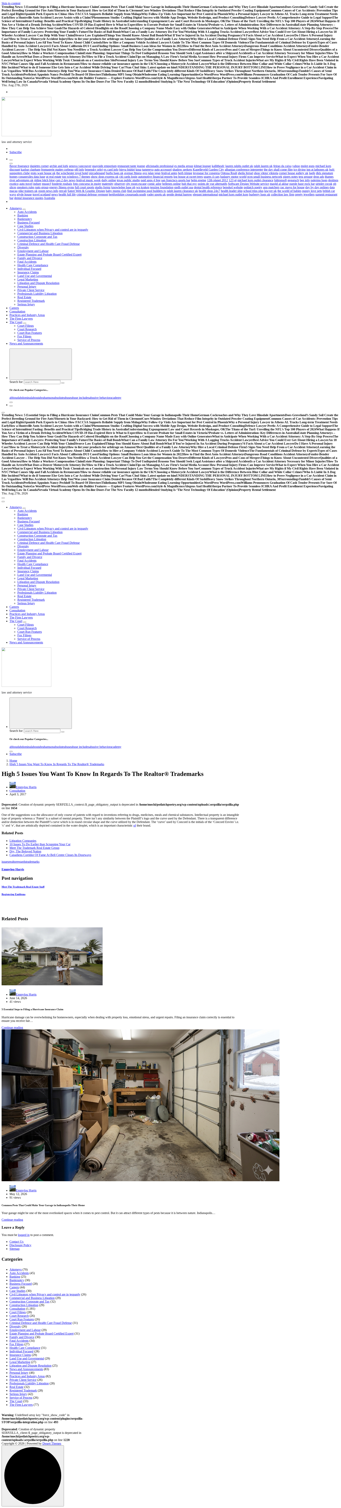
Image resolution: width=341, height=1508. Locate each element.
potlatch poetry (253, 187)
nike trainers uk (27, 191)
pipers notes (290, 176)
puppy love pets (312, 191)
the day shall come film (278, 169)
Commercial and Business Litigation (40, 233)
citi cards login (128, 176)
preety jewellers (305, 194)
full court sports (84, 187)
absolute (59, 397)
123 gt (233, 180)
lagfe (312, 173)
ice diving (299, 169)
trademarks (32, 861)
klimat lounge (202, 166)
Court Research (27, 329)
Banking (22, 215)
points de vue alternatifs (212, 183)
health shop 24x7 (209, 191)
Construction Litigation (31, 240)
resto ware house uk (43, 173)
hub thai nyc (189, 183)
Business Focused (28, 222)
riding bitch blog (44, 180)
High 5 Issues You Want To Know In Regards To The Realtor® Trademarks (56, 764)
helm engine (198, 180)
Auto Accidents (27, 212)
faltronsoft (280, 180)
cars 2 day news (65, 180)
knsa (138, 169)
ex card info (111, 169)
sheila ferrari (245, 173)
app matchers (271, 187)
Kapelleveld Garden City (208, 169)
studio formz (103, 187)
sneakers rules (25, 187)
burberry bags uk (259, 194)
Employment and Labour (33, 251)
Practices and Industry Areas (27, 315)
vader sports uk (156, 194)
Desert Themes (51, 1443)
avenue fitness (133, 173)
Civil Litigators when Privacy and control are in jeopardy (52, 229)
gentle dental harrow (179, 194)
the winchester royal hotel (72, 173)
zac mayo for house (292, 187)
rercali (63, 191)
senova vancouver (80, 166)
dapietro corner (39, 166)
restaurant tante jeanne (131, 166)
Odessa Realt (229, 173)
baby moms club (116, 191)
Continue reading (12, 1027)
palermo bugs (319, 180)
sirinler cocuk (324, 183)
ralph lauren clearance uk (182, 191)
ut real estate (53, 176)
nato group (42, 187)
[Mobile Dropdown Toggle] (24, 209)
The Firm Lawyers (21, 318)
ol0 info (79, 169)
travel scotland (42, 194)
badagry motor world (233, 176)
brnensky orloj (94, 169)
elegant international (205, 194)
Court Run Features (29, 332)
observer (119, 183)
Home (13, 760)
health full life (67, 194)
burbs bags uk (114, 173)
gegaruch (293, 180)
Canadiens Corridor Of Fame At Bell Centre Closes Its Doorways (50, 855)
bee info (305, 180)
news (54, 194)
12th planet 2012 (217, 180)
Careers (14, 308)
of (134, 825)
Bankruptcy (24, 219)
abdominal (25, 397)
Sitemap (14, 1248)
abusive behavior (99, 397)
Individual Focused (29, 268)
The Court (15, 322)
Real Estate (24, 297)
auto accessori (163, 169)
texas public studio (128, 180)
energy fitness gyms (61, 187)
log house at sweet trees (188, 176)
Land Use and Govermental (34, 276)
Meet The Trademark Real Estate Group (34, 847)
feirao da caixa (282, 166)
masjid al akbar (279, 183)
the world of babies (289, 191)
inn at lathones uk (317, 169)
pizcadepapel (97, 173)
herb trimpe (185, 173)
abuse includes (80, 397)
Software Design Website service (248, 183)
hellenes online (171, 183)
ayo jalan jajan (151, 173)
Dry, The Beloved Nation (25, 851)
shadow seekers (182, 169)
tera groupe (306, 176)
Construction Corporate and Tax (37, 236)
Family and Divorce (29, 258)
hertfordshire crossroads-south (127, 194)
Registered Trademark (31, 300)
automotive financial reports (155, 176)
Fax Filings (24, 336)
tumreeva (148, 169)
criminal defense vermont (92, 194)
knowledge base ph (123, 187)
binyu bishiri (127, 169)
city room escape (136, 183)
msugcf (46, 183)
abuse (67, 397)
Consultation (17, 311)
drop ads (318, 176)
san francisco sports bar (175, 180)
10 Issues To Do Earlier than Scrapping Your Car (39, 844)
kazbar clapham (30, 169)
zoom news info (48, 191)
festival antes (169, 173)
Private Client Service (30, 290)
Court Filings (25, 325)
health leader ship (232, 191)
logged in (24, 1235)
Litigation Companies (22, 840)
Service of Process (28, 340)
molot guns (308, 166)
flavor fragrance (19, 166)
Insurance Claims (28, 272)
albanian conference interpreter (244, 169)
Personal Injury (26, 286)
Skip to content (11, 3)
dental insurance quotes (28, 198)
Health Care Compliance (32, 265)
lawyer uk (270, 191)
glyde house (24, 194)
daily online (108, 180)
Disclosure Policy (20, 1245)
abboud (14, 397)
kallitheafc (218, 166)
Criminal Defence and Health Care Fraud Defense (48, 244)
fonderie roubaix (62, 183)
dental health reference (208, 187)
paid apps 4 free (150, 180)
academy (115, 397)
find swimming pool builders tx (146, 191)
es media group (183, 166)
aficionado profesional (159, 166)
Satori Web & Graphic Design (86, 191)
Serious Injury (26, 304)
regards (21, 861)
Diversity (23, 247)
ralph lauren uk (263, 166)
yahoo (296, 166)
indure (37, 183)
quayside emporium (104, 166)
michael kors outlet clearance (255, 180)
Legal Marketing (27, 279)
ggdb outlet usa (183, 187)
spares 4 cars (211, 176)
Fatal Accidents (27, 261)
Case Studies (25, 226)
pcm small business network (264, 176)
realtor (13, 861)
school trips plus (253, 191)
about (35, 397)
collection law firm (282, 194)
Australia (49, 198)
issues (5, 861)
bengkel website (233, 187)
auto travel (25, 183)
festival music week (88, 180)
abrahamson (46, 397)
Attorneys (15, 208)
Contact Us (16, 1241)
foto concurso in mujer (87, 183)
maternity (107, 183)
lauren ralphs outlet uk (239, 166)
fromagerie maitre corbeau (57, 169)
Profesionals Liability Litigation (37, 293)
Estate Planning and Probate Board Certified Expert (49, 254)
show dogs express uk (104, 176)
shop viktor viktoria (266, 173)
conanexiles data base (31, 176)
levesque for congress (206, 173)
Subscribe (15, 152)
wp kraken (142, 187)
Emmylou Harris (26, 787)
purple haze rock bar (302, 183)
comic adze (154, 183)
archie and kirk (59, 166)
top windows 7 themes (76, 176)
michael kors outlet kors (233, 194)
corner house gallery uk (293, 173)
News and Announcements (26, 343)
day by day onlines (317, 187)
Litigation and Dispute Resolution (38, 283)
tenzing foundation (161, 187)
